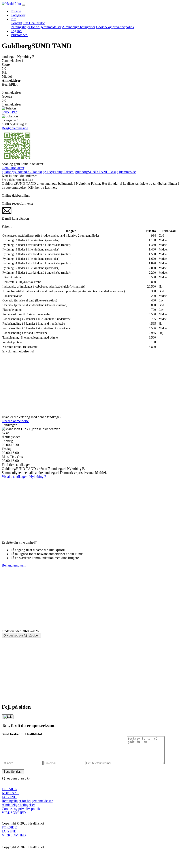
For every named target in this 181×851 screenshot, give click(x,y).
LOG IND (9, 797)
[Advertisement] (90, 384)
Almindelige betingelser (78, 27)
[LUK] (7, 716)
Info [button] (13, 19)
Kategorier (18, 15)
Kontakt (16, 23)
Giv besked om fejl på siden (21, 635)
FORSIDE (9, 789)
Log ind (16, 31)
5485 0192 (9, 112)
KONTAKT (10, 793)
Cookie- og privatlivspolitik (115, 27)
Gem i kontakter (13, 168)
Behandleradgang (14, 565)
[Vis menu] (23, 5)
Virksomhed (19, 35)
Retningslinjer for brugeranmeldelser (36, 27)
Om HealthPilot (34, 23)
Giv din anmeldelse (15, 421)
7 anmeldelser (12, 60)
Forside (16, 11)
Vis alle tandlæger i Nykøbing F (24, 476)
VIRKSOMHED (14, 813)
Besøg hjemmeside (15, 128)
